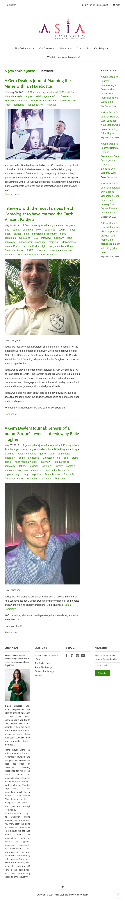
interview (46, 238)
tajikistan (41, 250)
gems (63, 233)
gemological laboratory (44, 233)
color (38, 229)
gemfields (22, 100)
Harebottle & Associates (44, 100)
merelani (53, 242)
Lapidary (59, 238)
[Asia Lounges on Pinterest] (72, 656)
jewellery (47, 466)
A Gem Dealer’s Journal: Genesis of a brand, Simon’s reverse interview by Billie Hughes (42, 433)
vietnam (33, 254)
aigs (52, 225)
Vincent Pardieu (49, 254)
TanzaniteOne (35, 104)
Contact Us (83, 48)
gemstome (10, 238)
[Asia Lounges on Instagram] (77, 656)
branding (9, 453)
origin (43, 246)
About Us (64, 48)
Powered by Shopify (78, 894)
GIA (36, 238)
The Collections (23, 48)
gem (26, 233)
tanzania (54, 250)
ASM (54, 96)
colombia (28, 229)
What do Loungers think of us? (63, 57)
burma (16, 229)
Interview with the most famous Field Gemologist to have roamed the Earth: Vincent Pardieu (39, 214)
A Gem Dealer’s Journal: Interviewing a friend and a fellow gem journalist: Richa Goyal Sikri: (109, 89)
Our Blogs (100, 48)
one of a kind (30, 246)
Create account (100, 4)
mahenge (40, 242)
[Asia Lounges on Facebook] (66, 656)
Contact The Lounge (44, 671)
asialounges (42, 96)
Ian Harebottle (68, 100)
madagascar (25, 242)
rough (53, 246)
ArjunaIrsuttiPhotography (63, 445)
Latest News (11, 647)
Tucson (22, 254)
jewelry (59, 466)
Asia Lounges (24, 96)
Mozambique (69, 242)
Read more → (12, 194)
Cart (118, 4)
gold (66, 457)
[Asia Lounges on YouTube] (83, 656)
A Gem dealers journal (40, 92)
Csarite (65, 96)
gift (58, 457)
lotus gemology (13, 470)
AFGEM (59, 92)
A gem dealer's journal (20, 71)
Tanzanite (19, 104)
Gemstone (24, 238)
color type (50, 229)
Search (38, 675)
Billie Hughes (61, 449)
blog (7, 229)
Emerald (9, 100)
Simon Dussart (53, 474)
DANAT (63, 229)
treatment (67, 250)
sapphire (36, 474)
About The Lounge (44, 667)
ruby (61, 246)
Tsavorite (51, 104)
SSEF (30, 250)
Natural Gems (12, 246)
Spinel (19, 250)
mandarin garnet (33, 470)
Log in (85, 4)
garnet (17, 233)
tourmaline (32, 478)
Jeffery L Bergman (28, 466)
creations (31, 453)
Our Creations (46, 48)
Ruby (7, 104)
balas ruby (45, 449)
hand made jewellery (26, 461)
